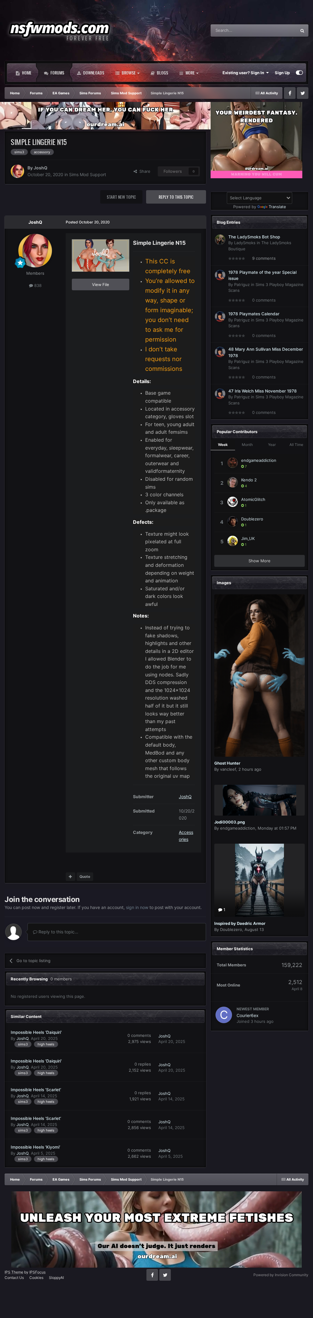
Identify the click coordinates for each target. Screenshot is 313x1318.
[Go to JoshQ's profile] (17, 171)
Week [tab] (223, 444)
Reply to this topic (176, 197)
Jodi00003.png (229, 822)
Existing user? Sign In (244, 72)
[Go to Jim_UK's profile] (232, 541)
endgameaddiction (258, 460)
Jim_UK (248, 538)
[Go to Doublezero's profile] (232, 521)
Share (143, 171)
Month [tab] (247, 444)
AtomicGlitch (253, 499)
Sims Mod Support (87, 174)
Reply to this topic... (57, 931)
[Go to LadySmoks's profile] (220, 239)
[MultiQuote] (70, 876)
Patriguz (242, 284)
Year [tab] (272, 444)
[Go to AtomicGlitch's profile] (232, 502)
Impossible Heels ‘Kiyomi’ (35, 1147)
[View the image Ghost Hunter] (259, 675)
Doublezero (252, 518)
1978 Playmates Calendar (253, 313)
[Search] (302, 30)
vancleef (228, 769)
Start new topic (121, 197)
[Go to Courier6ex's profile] (223, 1015)
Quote (84, 876)
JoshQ (40, 167)
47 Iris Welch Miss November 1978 (262, 391)
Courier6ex (248, 1015)
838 (37, 285)
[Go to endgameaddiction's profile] (232, 463)
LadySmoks (245, 242)
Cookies (36, 1277)
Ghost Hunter (227, 763)
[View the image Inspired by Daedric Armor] (259, 880)
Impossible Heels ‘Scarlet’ (36, 1089)
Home (26, 72)
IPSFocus (37, 1272)
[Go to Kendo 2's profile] (232, 482)
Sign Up (282, 72)
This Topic (279, 30)
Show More (260, 560)
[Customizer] (299, 72)
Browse (128, 72)
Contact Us (14, 1277)
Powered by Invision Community (280, 1275)
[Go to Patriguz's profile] (220, 275)
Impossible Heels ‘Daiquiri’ (36, 1032)
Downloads (93, 72)
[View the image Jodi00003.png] (259, 800)
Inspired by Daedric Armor (239, 923)
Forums (57, 72)
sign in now (137, 907)
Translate (277, 206)
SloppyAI (56, 1277)
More (190, 72)
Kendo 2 (249, 479)
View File (100, 284)
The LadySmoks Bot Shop (254, 236)
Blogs (162, 72)
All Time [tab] (296, 444)
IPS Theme (14, 1272)
